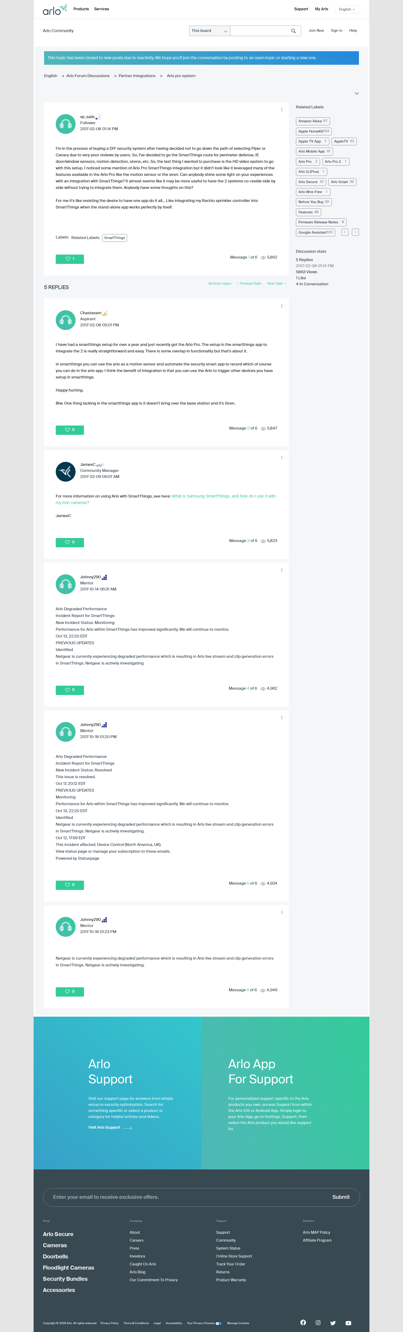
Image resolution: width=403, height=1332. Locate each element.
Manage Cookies (238, 1323)
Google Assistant (313, 232)
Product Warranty (231, 1280)
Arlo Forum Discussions (88, 76)
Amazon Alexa (310, 121)
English (50, 76)
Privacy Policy (110, 1323)
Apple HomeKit (311, 131)
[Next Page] (355, 232)
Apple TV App (310, 141)
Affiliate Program (317, 1241)
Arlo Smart (339, 182)
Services (101, 9)
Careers (136, 1241)
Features (306, 212)
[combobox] (265, 31)
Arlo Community (58, 31)
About (135, 1233)
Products (81, 9)
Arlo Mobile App (312, 151)
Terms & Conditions (136, 1323)
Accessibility (174, 1323)
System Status (228, 1248)
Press (134, 1248)
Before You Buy (311, 202)
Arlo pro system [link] (181, 76)
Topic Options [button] (356, 95)
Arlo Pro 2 (333, 162)
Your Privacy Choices (200, 1323)
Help (353, 30)
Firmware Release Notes (318, 222)
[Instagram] (318, 1322)
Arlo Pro (305, 162)
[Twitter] (333, 1323)
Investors (137, 1256)
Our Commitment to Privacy (153, 1280)
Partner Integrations (137, 76)
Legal (157, 1323)
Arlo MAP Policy (316, 1233)
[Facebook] (303, 1322)
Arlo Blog (137, 1272)
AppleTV (341, 141)
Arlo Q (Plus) (309, 172)
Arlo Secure (308, 182)
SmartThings (114, 238)
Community (226, 1241)
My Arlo (321, 9)
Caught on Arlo (143, 1264)
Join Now (316, 30)
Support (301, 9)
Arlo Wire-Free (310, 192)
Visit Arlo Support (104, 1128)
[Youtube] (348, 1323)
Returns (222, 1272)
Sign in (336, 30)
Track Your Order (230, 1264)
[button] (281, 109)
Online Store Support (234, 1256)
